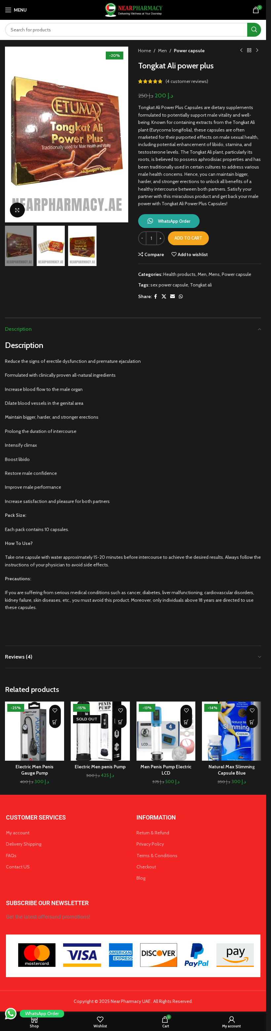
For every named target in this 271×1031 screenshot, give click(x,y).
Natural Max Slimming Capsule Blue (232, 770)
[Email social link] (172, 296)
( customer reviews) (187, 81)
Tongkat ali (201, 285)
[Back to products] (249, 51)
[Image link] (133, 955)
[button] (11, 134)
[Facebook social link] (156, 296)
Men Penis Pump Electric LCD (165, 770)
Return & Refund (152, 833)
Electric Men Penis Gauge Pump (35, 770)
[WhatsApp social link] (181, 296)
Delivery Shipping (23, 844)
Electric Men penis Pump (100, 767)
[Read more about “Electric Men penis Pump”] (121, 722)
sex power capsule (169, 285)
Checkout (146, 867)
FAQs (11, 856)
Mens (214, 274)
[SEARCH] (254, 30)
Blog (140, 878)
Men (162, 51)
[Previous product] (241, 51)
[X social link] (164, 296)
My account (17, 833)
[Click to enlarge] (17, 210)
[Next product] (257, 51)
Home (144, 51)
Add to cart (188, 238)
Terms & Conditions (156, 856)
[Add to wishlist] (55, 710)
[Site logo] (133, 9)
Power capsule (189, 51)
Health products (179, 274)
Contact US (18, 867)
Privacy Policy (150, 844)
